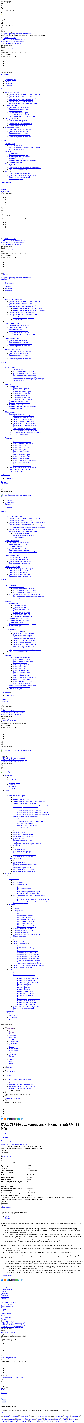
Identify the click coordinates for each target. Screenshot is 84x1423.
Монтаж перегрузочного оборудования (22, 160)
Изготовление (10, 144)
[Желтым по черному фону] (1, 15)
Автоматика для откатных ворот (20, 96)
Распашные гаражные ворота (19, 109)
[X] (10, 1119)
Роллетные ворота (15, 111)
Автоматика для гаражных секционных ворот (25, 94)
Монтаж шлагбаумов (16, 158)
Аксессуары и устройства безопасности (23, 103)
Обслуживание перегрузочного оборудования (25, 168)
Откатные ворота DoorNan (18, 122)
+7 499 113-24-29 (10, 38)
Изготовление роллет (16, 149)
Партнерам (5, 1297)
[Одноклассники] (5, 203)
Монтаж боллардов (15, 162)
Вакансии (8, 83)
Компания (5, 74)
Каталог (4, 89)
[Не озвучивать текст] (2, 30)
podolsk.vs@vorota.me (8, 49)
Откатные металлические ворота (20, 124)
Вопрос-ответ (9, 186)
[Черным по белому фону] (1, 12)
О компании (9, 78)
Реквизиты (8, 85)
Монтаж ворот (14, 153)
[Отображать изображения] (2, 21)
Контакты (5, 191)
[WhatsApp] (16, 1119)
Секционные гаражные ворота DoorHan (23, 116)
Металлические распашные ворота (21, 129)
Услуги (3, 140)
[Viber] (13, 1119)
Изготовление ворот (16, 145)
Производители (10, 80)
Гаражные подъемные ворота (19, 107)
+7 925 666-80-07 (13, 41)
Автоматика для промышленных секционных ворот (27, 98)
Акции (3, 189)
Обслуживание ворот (16, 166)
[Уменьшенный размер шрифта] (2, 3)
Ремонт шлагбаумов (16, 179)
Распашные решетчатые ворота (20, 137)
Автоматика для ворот (13, 92)
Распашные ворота (11, 127)
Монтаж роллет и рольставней (19, 157)
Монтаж (8, 151)
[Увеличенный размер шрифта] (2, 8)
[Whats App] (5, 205)
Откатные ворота (11, 118)
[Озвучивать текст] (2, 27)
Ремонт (7, 171)
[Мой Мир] (8, 1119)
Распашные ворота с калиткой (19, 135)
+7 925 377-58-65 (12, 43)
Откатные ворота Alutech (18, 120)
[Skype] (19, 1119)
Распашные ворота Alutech (18, 131)
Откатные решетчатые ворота (19, 125)
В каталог (4, 1412)
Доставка (8, 1220)
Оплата (7, 1218)
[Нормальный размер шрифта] (2, 6)
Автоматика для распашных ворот (21, 100)
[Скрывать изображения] (2, 23)
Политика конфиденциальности (12, 1377)
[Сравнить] (1, 1158)
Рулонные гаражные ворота (18, 113)
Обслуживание (10, 164)
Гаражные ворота (11, 105)
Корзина (4, 1393)
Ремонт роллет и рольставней (19, 177)
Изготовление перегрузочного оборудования (24, 147)
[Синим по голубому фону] (1, 17)
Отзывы (8, 81)
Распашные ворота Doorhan (18, 133)
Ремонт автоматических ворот (19, 173)
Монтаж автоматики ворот (18, 155)
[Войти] (2, 211)
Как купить (9, 1216)
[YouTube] (5, 201)
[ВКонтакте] (5, 197)
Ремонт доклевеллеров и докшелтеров (22, 175)
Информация (6, 182)
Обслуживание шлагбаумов (18, 169)
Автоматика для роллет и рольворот (21, 101)
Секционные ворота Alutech (19, 114)
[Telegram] (5, 199)
